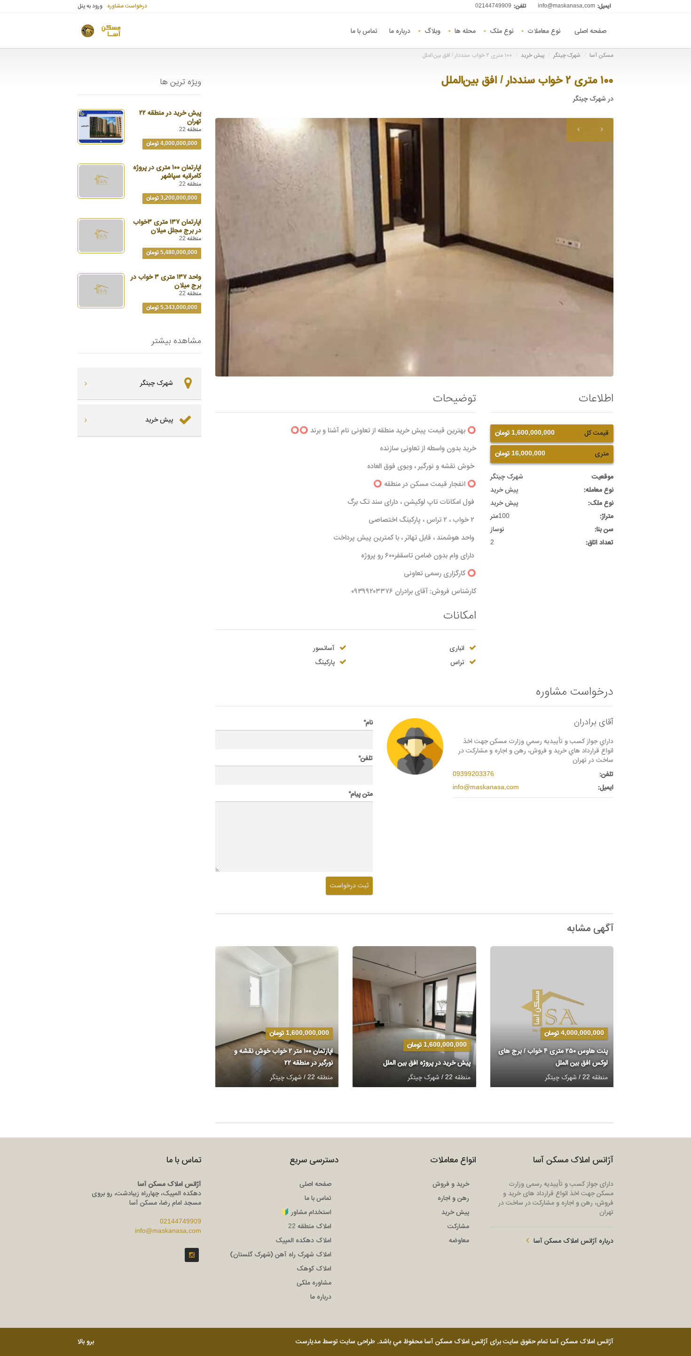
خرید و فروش (450, 1184)
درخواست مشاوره (127, 6)
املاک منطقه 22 (309, 1226)
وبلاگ (432, 30)
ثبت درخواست (349, 886)
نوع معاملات (543, 30)
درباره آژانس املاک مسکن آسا (573, 1241)
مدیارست (308, 1342)
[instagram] (192, 1255)
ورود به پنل (90, 6)
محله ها (465, 30)
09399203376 (473, 774)
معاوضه (459, 1240)
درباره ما (399, 30)
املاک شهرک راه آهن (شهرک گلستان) (280, 1255)
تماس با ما (364, 30)
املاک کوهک (314, 1269)
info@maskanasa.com (566, 6)
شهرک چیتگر (567, 55)
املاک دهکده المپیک (303, 1240)
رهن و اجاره (453, 1198)
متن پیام (360, 794)
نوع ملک (501, 30)
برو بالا (86, 1342)
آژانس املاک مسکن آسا (581, 1342)
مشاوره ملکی (314, 1283)
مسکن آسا (601, 55)
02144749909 (493, 6)
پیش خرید (532, 55)
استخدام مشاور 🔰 (306, 1212)
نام (368, 723)
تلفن (365, 758)
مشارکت (458, 1226)
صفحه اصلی (590, 30)
